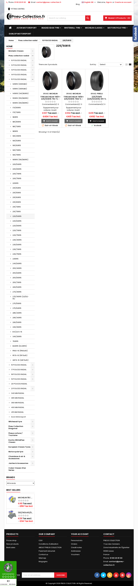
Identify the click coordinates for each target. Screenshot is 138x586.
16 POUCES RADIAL (19, 365)
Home (9, 46)
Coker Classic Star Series (17, 469)
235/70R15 (17, 249)
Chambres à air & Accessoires (16, 457)
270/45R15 (17, 292)
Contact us (43, 554)
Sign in (109, 2)
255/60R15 (17, 273)
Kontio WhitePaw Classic (16, 441)
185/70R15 (17, 126)
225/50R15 (17, 216)
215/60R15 (17, 197)
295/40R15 (17, 317)
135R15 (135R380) (20, 88)
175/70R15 (17, 112)
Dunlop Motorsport (20, 33)
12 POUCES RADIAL (19, 65)
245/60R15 (17, 263)
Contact (108, 534)
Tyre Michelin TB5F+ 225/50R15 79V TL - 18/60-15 (50, 98)
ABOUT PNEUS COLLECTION (50, 547)
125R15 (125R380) (20, 84)
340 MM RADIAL (17, 393)
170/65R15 (17, 107)
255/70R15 (17, 282)
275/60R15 (17, 308)
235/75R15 (17, 254)
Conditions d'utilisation (48, 544)
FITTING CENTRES (16, 9)
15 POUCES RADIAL (19, 79)
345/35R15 (17, 336)
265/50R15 (17, 287)
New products (12, 544)
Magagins (43, 561)
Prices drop (11, 540)
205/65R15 (17, 169)
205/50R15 (17, 164)
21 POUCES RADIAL (19, 388)
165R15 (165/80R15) (20, 103)
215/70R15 (17, 207)
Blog (78, 4)
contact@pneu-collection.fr (48, 2)
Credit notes (76, 547)
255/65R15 (17, 277)
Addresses (76, 551)
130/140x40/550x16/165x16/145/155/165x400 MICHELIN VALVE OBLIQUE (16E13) (25, 513)
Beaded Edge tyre (50, 27)
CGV (41, 540)
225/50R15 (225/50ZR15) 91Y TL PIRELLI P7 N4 (96, 98)
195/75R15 (17, 155)
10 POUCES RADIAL (19, 60)
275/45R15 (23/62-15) (21, 297)
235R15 (15, 259)
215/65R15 (17, 202)
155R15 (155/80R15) (20, 98)
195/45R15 (17, 136)
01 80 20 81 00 (20, 2)
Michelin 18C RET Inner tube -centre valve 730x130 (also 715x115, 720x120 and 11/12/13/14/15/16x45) (25, 498)
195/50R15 (17, 140)
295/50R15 (17, 322)
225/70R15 (17, 230)
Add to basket (50, 121)
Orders (74, 544)
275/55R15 (17, 303)
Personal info (76, 540)
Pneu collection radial (18, 55)
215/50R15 (17, 188)
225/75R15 (17, 235)
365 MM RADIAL (17, 398)
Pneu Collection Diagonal (15, 427)
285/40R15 (17, 313)
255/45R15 (17, 268)
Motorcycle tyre (117, 27)
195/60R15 (17, 145)
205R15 (15, 183)
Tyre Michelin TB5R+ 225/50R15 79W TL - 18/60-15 (73, 98)
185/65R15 (17, 122)
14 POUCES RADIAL (19, 74)
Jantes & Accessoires (18, 463)
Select (111, 64)
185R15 (15, 131)
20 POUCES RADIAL (19, 383)
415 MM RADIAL (17, 412)
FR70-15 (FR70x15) (20, 355)
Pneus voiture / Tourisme (15, 434)
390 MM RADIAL (17, 402)
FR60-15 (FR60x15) (20, 350)
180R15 (15, 117)
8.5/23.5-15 (17, 332)
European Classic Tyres (19, 447)
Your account (80, 534)
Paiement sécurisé (47, 551)
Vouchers (75, 554)
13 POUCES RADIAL (19, 70)
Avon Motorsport (27, 27)
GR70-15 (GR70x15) (20, 360)
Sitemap (42, 558)
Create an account (123, 2)
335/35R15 (17, 327)
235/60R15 (17, 244)
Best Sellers (13, 490)
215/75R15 (17, 211)
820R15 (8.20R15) (20, 346)
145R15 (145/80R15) (21, 93)
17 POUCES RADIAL (18, 369)
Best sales (10, 547)
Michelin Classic (94, 27)
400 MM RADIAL (17, 407)
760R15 (15, 341)
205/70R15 (17, 173)
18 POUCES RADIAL (19, 374)
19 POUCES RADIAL (19, 379)
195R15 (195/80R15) (20, 159)
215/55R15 (17, 192)
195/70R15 (17, 150)
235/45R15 (17, 240)
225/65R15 (17, 225)
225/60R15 (17, 221)
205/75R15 (17, 178)
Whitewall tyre (72, 27)
